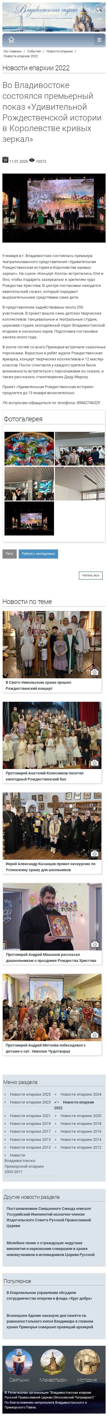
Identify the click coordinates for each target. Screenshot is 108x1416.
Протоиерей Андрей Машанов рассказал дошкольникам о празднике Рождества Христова (51, 957)
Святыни (19, 1380)
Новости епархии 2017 (30, 1131)
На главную (13, 51)
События (34, 51)
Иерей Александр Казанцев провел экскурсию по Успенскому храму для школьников (50, 867)
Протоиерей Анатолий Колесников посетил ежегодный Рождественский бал (44, 776)
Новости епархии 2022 (21, 56)
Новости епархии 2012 (81, 1147)
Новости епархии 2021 (30, 1115)
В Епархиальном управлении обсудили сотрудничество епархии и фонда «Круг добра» (49, 1295)
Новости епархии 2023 (30, 1102)
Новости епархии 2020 (81, 1115)
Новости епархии (59, 51)
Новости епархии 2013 (30, 1147)
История (87, 1380)
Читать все (90, 575)
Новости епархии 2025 (30, 1094)
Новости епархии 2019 (30, 1123)
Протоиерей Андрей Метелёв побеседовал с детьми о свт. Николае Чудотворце (46, 1048)
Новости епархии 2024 (81, 1094)
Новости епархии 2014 (81, 1139)
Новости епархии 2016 (81, 1131)
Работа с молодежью (38, 554)
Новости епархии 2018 (81, 1123)
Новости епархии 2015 (30, 1139)
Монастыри (53, 1380)
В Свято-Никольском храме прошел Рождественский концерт (38, 685)
